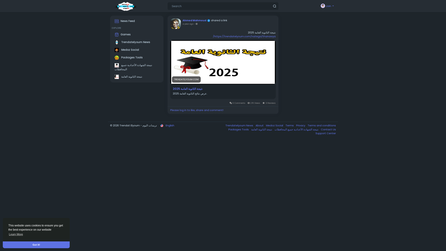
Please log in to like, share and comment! (197, 110)
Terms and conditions (322, 125)
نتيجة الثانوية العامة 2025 (187, 89)
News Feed (128, 21)
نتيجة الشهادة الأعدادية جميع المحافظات (133, 67)
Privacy (301, 125)
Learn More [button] (16, 234)
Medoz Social (130, 50)
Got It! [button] (36, 244)
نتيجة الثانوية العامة (131, 76)
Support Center (326, 133)
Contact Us (328, 129)
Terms (290, 125)
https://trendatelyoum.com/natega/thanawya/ (244, 36)
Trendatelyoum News (135, 42)
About (260, 125)
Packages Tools (132, 57)
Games (126, 34)
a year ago (188, 23)
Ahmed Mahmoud (194, 20)
